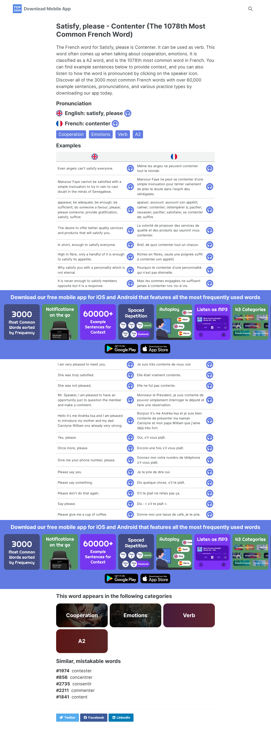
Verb (123, 134)
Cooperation (71, 134)
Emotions (100, 134)
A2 (138, 134)
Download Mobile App (47, 8)
